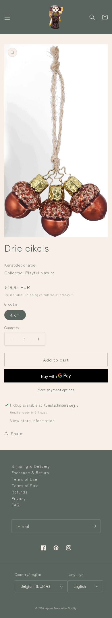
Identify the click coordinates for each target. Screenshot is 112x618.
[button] (7, 17)
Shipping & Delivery (30, 466)
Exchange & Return (30, 472)
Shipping (31, 294)
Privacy (18, 498)
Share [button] (16, 433)
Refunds (19, 492)
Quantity (11, 327)
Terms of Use (24, 479)
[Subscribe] (94, 526)
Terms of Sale (25, 485)
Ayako (49, 608)
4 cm (15, 315)
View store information (32, 420)
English (80, 586)
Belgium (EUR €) (35, 586)
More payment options (56, 389)
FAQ (15, 505)
